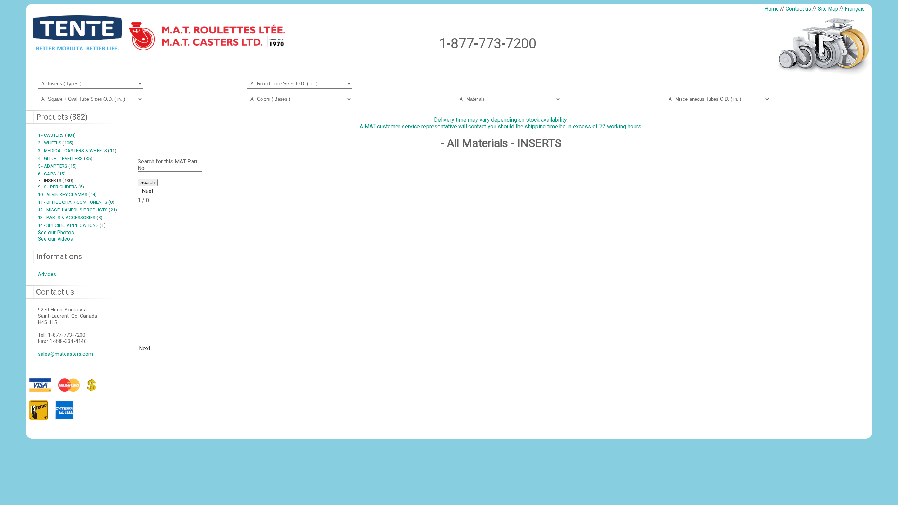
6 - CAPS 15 (52, 173)
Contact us (798, 9)
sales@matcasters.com (65, 354)
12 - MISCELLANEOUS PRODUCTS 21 (77, 210)
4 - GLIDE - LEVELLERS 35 (65, 158)
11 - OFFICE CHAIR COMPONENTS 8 (76, 202)
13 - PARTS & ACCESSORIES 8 (70, 217)
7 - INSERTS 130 (55, 180)
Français (855, 9)
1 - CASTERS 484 (57, 135)
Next (147, 191)
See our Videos (55, 239)
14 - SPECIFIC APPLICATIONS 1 (72, 225)
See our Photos (56, 232)
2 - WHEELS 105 (55, 143)
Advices (47, 274)
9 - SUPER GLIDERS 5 (61, 186)
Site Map (828, 9)
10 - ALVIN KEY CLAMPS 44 (67, 194)
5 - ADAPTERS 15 (57, 166)
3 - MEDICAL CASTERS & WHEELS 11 (77, 150)
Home (772, 9)
